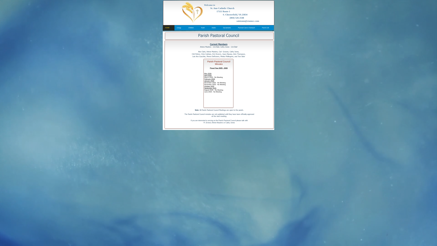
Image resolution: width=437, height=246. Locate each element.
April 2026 (208, 75)
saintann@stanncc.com (247, 21)
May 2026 (207, 73)
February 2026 (209, 79)
